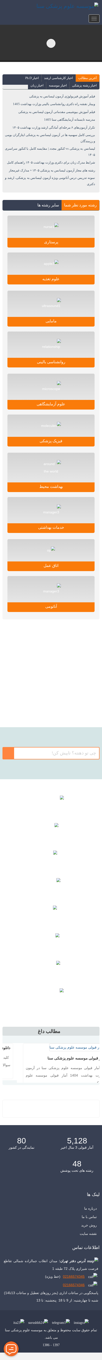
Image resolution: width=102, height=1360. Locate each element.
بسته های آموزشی (51, 916)
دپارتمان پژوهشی (51, 889)
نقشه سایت (88, 1244)
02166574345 (74, 1287)
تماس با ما (89, 1227)
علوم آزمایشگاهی (51, 404)
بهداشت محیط (51, 486)
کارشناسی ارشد (51, 638)
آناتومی (51, 606)
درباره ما (90, 1219)
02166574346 (74, 1295)
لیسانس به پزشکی (51, 685)
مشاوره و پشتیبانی (51, 972)
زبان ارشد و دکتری (51, 708)
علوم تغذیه (51, 279)
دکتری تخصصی (51, 661)
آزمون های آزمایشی (51, 861)
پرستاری (51, 242)
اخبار (51, 999)
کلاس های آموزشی (51, 806)
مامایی (51, 321)
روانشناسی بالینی (51, 362)
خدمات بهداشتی (51, 527)
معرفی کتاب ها (51, 834)
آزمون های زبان (51, 944)
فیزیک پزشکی (51, 441)
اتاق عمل (51, 565)
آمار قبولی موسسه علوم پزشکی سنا (63, 1058)
